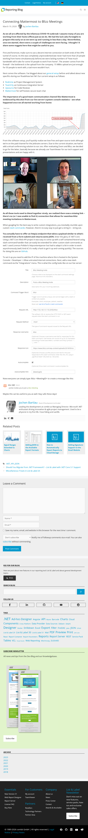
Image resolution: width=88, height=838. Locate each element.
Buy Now (8, 808)
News (48, 797)
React (5, 637)
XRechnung (45, 641)
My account (47, 3)
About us (49, 794)
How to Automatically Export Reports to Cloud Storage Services (54, 450)
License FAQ (9, 804)
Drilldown (29, 627)
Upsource (9, 88)
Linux (79, 628)
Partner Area (30, 815)
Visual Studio (21, 641)
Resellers (28, 808)
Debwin (62, 624)
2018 (5, 772)
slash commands (17, 228)
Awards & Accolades (54, 808)
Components (10, 623)
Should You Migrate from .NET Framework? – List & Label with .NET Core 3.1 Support (43, 467)
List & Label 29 (9, 632)
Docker (20, 628)
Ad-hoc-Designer (22, 619)
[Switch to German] (62, 2)
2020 (5, 766)
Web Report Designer (13, 797)
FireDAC (61, 627)
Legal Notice (36, 3)
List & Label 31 (38, 632)
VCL (14, 640)
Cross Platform (25, 624)
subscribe (7, 541)
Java (67, 628)
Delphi (68, 624)
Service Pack (77, 636)
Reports (44, 636)
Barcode (55, 619)
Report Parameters (30, 637)
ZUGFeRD (55, 640)
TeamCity (9, 85)
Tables (7, 640)
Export (45, 628)
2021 (5, 763)
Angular (36, 619)
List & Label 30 (23, 632)
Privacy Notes (18, 832)
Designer (9, 627)
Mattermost (10, 91)
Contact (27, 3)
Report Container (15, 637)
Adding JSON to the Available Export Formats (32, 447)
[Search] (81, 591)
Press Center (51, 801)
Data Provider (38, 623)
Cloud (71, 619)
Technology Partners (33, 811)
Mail (47, 632)
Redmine (9, 82)
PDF (52, 632)
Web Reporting (33, 640)
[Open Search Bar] (81, 10)
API (12, 463)
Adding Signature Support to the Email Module (75, 447)
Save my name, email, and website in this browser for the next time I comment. (40, 530)
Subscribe (10, 738)
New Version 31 (11, 794)
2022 (5, 760)
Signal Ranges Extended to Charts (10, 447)
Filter (54, 627)
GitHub (24, 251)
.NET (8, 463)
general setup (53, 73)
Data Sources (52, 623)
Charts (64, 619)
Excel (37, 627)
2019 (5, 769)
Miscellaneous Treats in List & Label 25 (23, 470)
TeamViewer (30, 797)
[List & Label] (12, 10)
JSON (17, 463)
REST (68, 636)
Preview (61, 632)
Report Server (57, 636)
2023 (5, 757)
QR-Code (77, 633)
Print (70, 632)
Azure (48, 619)
